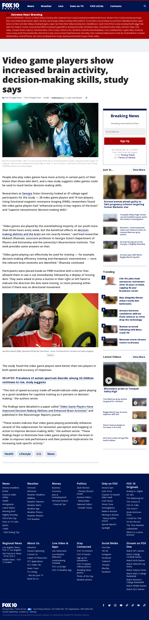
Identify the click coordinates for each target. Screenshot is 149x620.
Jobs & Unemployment (59, 496)
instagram (115, 605)
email (138, 605)
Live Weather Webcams (58, 555)
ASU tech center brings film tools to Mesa (115, 439)
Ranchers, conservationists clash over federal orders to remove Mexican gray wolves (133, 231)
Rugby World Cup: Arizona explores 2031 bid (115, 413)
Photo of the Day (85, 576)
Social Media (110, 543)
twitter (109, 605)
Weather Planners (35, 501)
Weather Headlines (36, 494)
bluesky (132, 605)
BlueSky (105, 568)
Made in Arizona (109, 511)
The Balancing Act (134, 498)
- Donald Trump (84, 507)
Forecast (31, 487)
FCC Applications (35, 561)
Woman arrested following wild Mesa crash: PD (130, 329)
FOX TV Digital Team (32, 97)
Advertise (31, 547)
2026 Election (83, 487)
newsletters (144, 605)
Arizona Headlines (10, 487)
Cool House (107, 500)
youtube (121, 605)
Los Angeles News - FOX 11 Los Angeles (11, 548)
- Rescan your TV (35, 575)
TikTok (105, 550)
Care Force (107, 491)
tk (127, 605)
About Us (33, 543)
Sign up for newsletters (82, 559)
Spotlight (106, 527)
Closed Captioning (35, 550)
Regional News (12, 543)
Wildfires (31, 498)
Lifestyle (25, 454)
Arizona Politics (84, 497)
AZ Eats (130, 494)
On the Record (133, 521)
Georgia (27, 193)
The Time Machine (135, 525)
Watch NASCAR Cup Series (135, 565)
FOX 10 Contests (85, 550)
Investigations (108, 507)
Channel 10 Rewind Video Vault (111, 496)
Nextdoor (106, 571)
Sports (5, 525)
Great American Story (133, 513)
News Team (33, 568)
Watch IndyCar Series (136, 570)
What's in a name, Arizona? (134, 533)
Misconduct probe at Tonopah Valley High (121, 390)
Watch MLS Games (135, 589)
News (51, 454)
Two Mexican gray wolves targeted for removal (115, 400)
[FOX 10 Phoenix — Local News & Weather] (12, 6)
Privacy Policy (128, 155)
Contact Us (32, 554)
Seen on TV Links (10, 521)
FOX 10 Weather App (62, 570)
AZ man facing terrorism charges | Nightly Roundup (132, 243)
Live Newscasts (59, 550)
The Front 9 (132, 508)
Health (46, 97)
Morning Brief (8, 511)
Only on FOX (110, 483)
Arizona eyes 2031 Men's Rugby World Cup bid (131, 255)
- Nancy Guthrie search (109, 519)
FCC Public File (34, 564)
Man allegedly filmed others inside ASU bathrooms (131, 300)
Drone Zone (107, 504)
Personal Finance (60, 500)
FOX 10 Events (84, 554)
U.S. (39, 454)
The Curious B (133, 501)
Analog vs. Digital (134, 491)
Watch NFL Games (135, 550)
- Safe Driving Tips (10, 532)
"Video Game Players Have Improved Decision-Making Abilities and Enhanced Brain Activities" (47, 408)
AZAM (5, 491)
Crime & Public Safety (9, 496)
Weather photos (84, 579)
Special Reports (109, 524)
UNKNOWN (132, 528)
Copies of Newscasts (37, 557)
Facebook (106, 557)
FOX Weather (33, 519)
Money (56, 483)
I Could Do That (133, 518)
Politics (81, 483)
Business (56, 487)
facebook (103, 605)
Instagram (106, 554)
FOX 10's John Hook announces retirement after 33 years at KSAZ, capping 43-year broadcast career (132, 284)
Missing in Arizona (110, 514)
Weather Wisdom (35, 515)
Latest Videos (112, 357)
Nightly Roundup (10, 514)
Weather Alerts (34, 505)
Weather (33, 483)
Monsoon (31, 491)
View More (139, 169)
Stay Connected (84, 544)
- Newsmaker (83, 500)
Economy (56, 491)
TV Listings (32, 571)
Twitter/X (106, 561)
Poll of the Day (9, 518)
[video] (125, 374)
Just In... (108, 169)
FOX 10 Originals (132, 485)
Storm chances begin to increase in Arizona (114, 426)
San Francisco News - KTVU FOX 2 (11, 554)
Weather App (33, 508)
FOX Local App (59, 566)
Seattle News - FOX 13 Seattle (11, 561)
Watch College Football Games (133, 555)
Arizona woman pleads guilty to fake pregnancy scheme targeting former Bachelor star (124, 204)
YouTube (106, 547)
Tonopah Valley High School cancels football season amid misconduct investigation (133, 216)
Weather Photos (35, 512)
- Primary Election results (85, 492)
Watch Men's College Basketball (136, 575)
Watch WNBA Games (136, 585)
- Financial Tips (59, 504)
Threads (105, 564)
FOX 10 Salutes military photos (84, 565)
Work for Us (33, 578)
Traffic (5, 528)
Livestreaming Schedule (58, 561)
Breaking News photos (84, 571)
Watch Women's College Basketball (135, 581)
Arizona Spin (107, 487)
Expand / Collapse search (145, 6)
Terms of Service (126, 157)
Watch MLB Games (135, 560)
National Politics (84, 504)
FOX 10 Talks (132, 505)
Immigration (8, 504)
